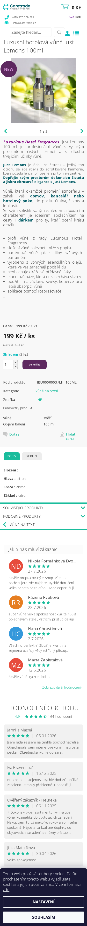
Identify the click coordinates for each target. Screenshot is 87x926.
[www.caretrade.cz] (23, 6)
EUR (78, 17)
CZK (71, 17)
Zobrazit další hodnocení (61, 687)
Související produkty (23, 507)
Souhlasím (43, 917)
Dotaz (14, 434)
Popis (11, 456)
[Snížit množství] (15, 366)
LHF (39, 399)
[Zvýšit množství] (15, 362)
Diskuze (32, 456)
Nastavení (43, 902)
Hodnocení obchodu (43, 708)
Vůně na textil (47, 391)
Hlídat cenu (70, 436)
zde (6, 889)
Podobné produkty (22, 516)
